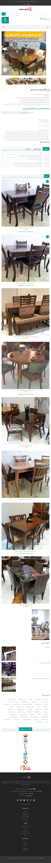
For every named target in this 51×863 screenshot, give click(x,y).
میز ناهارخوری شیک (34, 716)
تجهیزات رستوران (45, 701)
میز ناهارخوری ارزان (22, 714)
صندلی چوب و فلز (21, 134)
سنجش (36, 126)
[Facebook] (48, 142)
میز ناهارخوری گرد (44, 719)
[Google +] (42, 142)
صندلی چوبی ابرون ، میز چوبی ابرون (25, 445)
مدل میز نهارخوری (11, 711)
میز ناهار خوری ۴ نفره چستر (27, 136)
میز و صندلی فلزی (14, 133)
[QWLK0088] (24, 53)
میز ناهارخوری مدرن (13, 716)
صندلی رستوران (25, 131)
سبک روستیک (45, 706)
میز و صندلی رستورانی (22, 133)
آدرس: (38, 791)
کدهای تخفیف (25, 843)
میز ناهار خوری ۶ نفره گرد (35, 139)
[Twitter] (46, 142)
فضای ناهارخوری (38, 711)
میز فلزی (43, 133)
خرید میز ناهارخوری (35, 701)
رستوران (40, 131)
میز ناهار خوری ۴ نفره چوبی (16, 136)
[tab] (46, 149)
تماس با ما (25, 811)
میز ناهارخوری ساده (44, 716)
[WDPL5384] (15, 81)
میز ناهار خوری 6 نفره (41, 138)
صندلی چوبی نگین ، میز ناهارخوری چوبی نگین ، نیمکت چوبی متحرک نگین (25, 336)
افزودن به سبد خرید (44, 120)
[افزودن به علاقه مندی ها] (31, 231)
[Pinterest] (44, 142)
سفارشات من (25, 850)
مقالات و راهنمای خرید (25, 833)
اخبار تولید (31, 699)
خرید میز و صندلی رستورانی (14, 701)
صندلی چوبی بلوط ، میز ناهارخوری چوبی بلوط (25, 390)
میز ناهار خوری (35, 136)
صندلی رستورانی (19, 131)
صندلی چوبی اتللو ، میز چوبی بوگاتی (25, 604)
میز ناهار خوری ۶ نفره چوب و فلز (21, 138)
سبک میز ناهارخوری (29, 706)
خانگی (43, 131)
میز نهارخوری (33, 133)
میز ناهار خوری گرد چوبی (3, 89)
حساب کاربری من (25, 820)
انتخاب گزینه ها (25, 231)
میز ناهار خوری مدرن (26, 139)
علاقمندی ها (25, 830)
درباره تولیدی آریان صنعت (25, 826)
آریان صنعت (46, 699)
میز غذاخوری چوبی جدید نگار (5, 89)
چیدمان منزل (39, 721)
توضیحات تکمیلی (37, 149)
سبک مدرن (38, 706)
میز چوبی (46, 721)
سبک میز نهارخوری (20, 706)
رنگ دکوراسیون (6, 704)
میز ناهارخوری (38, 133)
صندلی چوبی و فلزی (13, 134)
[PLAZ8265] (29, 81)
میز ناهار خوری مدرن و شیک (17, 139)
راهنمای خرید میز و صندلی (27, 704)
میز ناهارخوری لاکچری (24, 716)
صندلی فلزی (13, 131)
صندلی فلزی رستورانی (21, 709)
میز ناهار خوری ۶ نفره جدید (32, 138)
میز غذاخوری (45, 714)
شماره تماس (44, 17)
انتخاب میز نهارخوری (12, 699)
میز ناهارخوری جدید (12, 714)
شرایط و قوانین (25, 813)
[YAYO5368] (9, 81)
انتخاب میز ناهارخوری (22, 699)
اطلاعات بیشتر (25, 338)
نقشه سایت (25, 818)
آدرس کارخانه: (30, 788)
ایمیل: (30, 793)
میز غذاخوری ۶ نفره (41, 136)
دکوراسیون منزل (38, 704)
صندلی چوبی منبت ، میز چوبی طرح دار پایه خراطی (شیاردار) (25, 551)
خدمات (25, 835)
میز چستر (8, 134)
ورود (17, 1)
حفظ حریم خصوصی (25, 815)
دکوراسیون (46, 704)
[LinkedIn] (40, 142)
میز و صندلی (28, 133)
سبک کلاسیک (11, 706)
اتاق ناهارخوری (38, 699)
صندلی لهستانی (11, 709)
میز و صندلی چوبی (8, 139)
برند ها (25, 841)
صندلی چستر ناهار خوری (28, 134)
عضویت (14, 1)
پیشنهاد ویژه (25, 848)
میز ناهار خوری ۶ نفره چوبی (10, 138)
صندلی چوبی (36, 131)
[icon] (34, 800)
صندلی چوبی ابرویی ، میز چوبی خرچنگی (25, 227)
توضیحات (46, 149)
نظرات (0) (28, 149)
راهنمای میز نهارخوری (16, 704)
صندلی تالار (46, 709)
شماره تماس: (27, 795)
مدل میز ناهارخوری (21, 711)
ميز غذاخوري (8, 131)
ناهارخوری (8, 133)
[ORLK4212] (36, 81)
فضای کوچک (29, 711)
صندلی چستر (43, 134)
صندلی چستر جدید (37, 134)
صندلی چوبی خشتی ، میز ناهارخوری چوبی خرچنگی (25, 282)
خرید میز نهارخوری (25, 701)
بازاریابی (25, 846)
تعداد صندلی (31, 112)
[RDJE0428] (22, 81)
